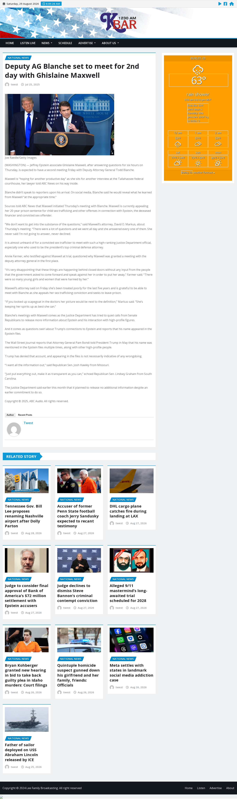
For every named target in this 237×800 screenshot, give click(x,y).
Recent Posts (25, 415)
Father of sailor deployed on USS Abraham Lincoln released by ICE (21, 752)
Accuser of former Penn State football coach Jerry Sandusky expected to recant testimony (78, 515)
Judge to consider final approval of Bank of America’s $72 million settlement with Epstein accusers (26, 595)
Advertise (86, 43)
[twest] (14, 429)
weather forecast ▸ (198, 172)
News (46, 43)
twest (14, 84)
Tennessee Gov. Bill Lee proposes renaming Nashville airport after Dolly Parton (24, 515)
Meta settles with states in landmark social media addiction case (131, 673)
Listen (201, 788)
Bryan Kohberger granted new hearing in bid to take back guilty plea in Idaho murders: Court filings (26, 675)
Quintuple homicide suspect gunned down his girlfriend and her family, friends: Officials (78, 675)
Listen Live (28, 43)
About (230, 788)
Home (10, 43)
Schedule (65, 43)
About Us (109, 43)
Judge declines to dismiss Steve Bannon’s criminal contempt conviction (77, 593)
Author (10, 415)
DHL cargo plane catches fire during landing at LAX (128, 510)
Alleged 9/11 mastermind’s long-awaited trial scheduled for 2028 (128, 593)
